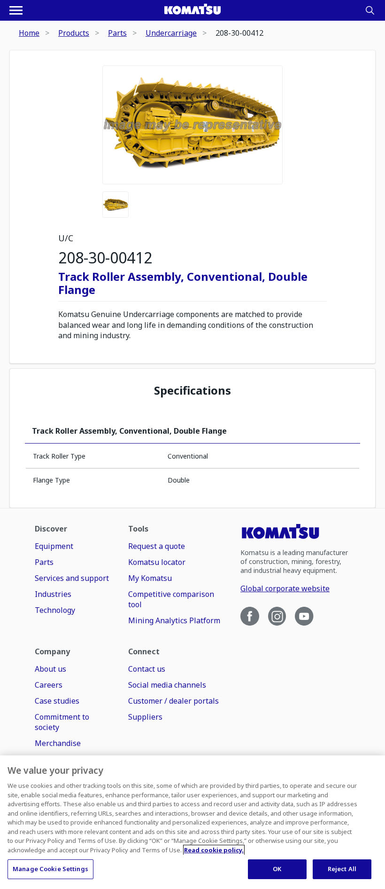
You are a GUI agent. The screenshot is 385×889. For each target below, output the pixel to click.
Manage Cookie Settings (50, 869)
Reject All (342, 869)
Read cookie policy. (214, 850)
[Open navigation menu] (16, 10)
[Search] (370, 10)
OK (277, 869)
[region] (192, 822)
